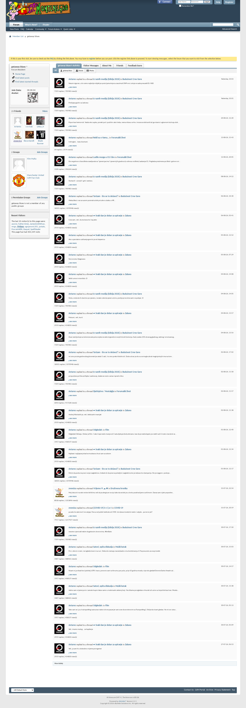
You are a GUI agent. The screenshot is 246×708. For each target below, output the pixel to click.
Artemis (17, 127)
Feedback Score (135, 66)
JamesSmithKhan (37, 224)
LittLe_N (40, 127)
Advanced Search (229, 29)
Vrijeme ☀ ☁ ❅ (100, 488)
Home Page (20, 74)
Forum (16, 25)
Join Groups (42, 152)
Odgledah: (98, 430)
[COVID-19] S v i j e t (102, 508)
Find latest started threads (26, 82)
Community (39, 29)
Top (233, 690)
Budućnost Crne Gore (132, 79)
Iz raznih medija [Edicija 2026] (106, 79)
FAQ (22, 29)
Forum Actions (54, 29)
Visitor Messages (91, 66)
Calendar (29, 29)
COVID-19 (118, 508)
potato (42, 227)
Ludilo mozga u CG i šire (104, 157)
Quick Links (68, 29)
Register (229, 2)
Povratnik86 (17, 229)
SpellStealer (35, 229)
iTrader (46, 25)
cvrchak (29, 127)
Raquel (26, 229)
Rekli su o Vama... (101, 138)
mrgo (14, 227)
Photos (92, 71)
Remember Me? (187, 6)
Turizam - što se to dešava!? (105, 196)
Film (107, 430)
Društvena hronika (119, 488)
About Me (106, 66)
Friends (119, 66)
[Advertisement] (123, 46)
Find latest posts (22, 78)
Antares (72, 79)
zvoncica (72, 488)
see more (73, 87)
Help (218, 2)
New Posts (14, 29)
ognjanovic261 (31, 227)
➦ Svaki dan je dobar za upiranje (107, 216)
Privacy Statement (222, 690)
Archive (209, 690)
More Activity (59, 663)
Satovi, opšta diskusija (103, 547)
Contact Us (189, 690)
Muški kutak (120, 547)
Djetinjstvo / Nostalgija (103, 391)
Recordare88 (29, 141)
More (45, 111)
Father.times (23, 224)
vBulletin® (122, 701)
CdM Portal (200, 690)
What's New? (31, 25)
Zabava (128, 216)
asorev (14, 224)
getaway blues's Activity (69, 66)
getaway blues (67, 71)
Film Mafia (31, 159)
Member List (18, 36)
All (56, 71)
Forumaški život (118, 138)
